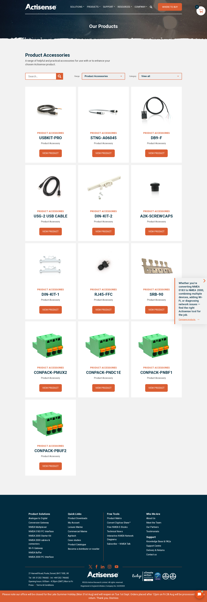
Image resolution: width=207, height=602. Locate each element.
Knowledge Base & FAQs (158, 541)
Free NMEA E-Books (117, 527)
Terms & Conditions (45, 585)
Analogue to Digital (38, 518)
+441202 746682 (61, 578)
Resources (124, 6)
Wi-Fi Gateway (36, 548)
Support (108, 6)
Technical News (115, 531)
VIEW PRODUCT (50, 153)
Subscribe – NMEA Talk (119, 543)
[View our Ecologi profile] (143, 577)
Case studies (74, 540)
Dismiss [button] (113, 598)
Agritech (72, 535)
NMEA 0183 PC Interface (41, 531)
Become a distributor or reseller (83, 549)
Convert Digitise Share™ (119, 522)
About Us (150, 518)
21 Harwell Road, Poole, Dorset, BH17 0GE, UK (49, 573)
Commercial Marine (77, 531)
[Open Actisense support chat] (199, 594)
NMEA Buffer (35, 552)
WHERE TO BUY (170, 7)
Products (92, 6)
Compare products (187, 319)
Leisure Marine (75, 527)
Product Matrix (114, 518)
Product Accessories (50, 133)
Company (140, 6)
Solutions (76, 6)
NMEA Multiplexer (38, 527)
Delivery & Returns (155, 550)
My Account (73, 522)
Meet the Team (153, 522)
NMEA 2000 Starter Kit (40, 535)
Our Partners (152, 527)
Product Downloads (77, 518)
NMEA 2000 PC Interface (41, 557)
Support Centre (153, 545)
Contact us (151, 554)
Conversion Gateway (39, 522)
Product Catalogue (77, 544)
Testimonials (152, 531)
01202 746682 (42, 578)
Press (31, 585)
